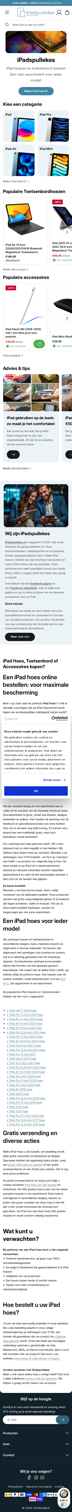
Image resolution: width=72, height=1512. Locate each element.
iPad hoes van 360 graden (41, 1184)
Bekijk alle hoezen (14, 269)
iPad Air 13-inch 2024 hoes (24, 1023)
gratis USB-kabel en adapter (25, 1164)
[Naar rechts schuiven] (67, 232)
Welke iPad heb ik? (36, 91)
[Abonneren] (62, 1420)
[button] (7, 12)
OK (36, 791)
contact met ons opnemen (41, 1378)
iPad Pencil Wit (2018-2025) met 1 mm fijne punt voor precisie (23, 333)
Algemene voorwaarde (39, 1486)
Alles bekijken (12, 355)
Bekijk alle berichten (16, 468)
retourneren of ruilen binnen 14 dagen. (37, 1358)
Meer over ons (20, 636)
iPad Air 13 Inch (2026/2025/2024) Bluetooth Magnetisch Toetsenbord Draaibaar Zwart (24, 248)
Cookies (59, 1486)
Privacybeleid (15, 1486)
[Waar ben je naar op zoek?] (7, 24)
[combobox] (36, 24)
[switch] (64, 1505)
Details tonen (52, 779)
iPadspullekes (41, 1507)
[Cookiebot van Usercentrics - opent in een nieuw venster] (52, 718)
